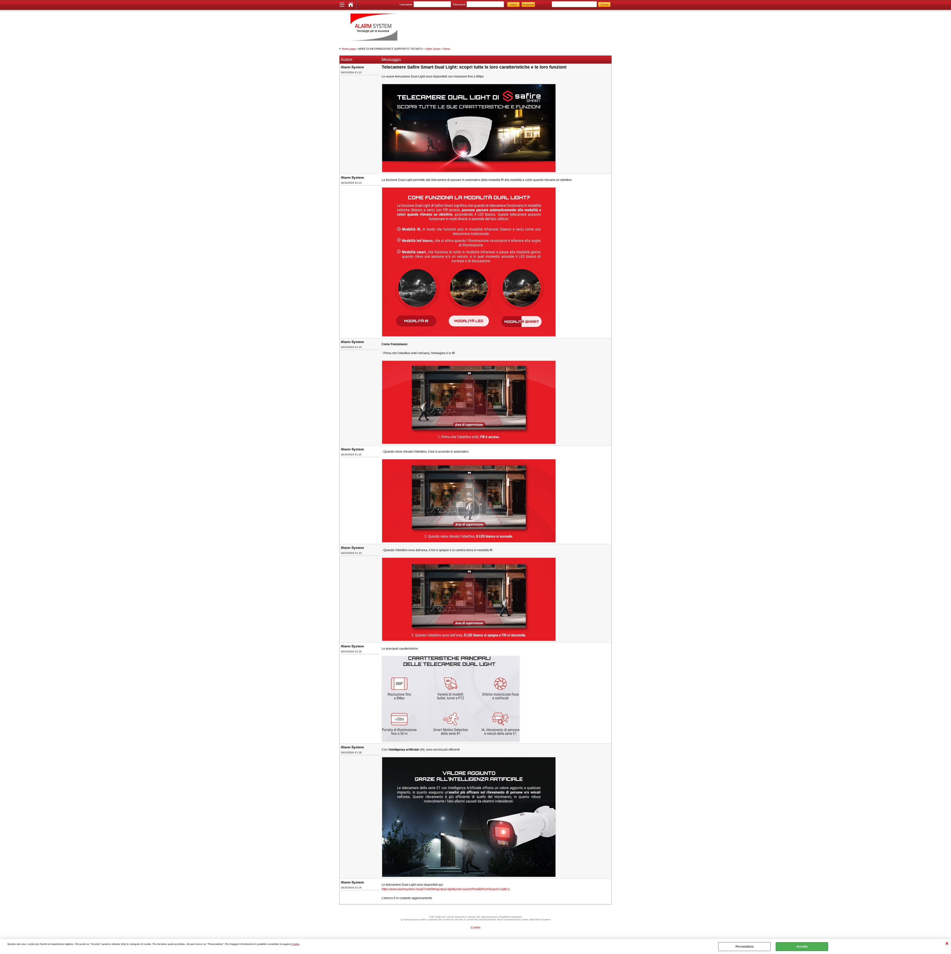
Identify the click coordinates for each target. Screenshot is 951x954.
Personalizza (745, 946)
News (446, 48)
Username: (406, 4)
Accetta (802, 946)
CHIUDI (947, 944)
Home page (349, 48)
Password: (459, 4)
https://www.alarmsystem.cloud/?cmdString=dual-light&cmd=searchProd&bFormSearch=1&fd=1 (446, 889)
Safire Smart (432, 48)
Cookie (295, 944)
